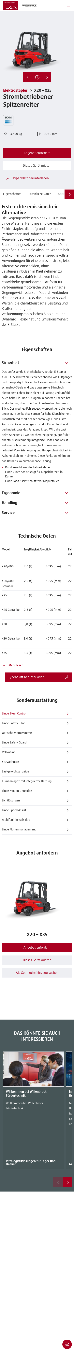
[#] (66, 363)
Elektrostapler (15, 90)
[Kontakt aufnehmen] (67, 1344)
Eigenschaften (12, 193)
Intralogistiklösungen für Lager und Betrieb (30, 1163)
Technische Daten (39, 193)
